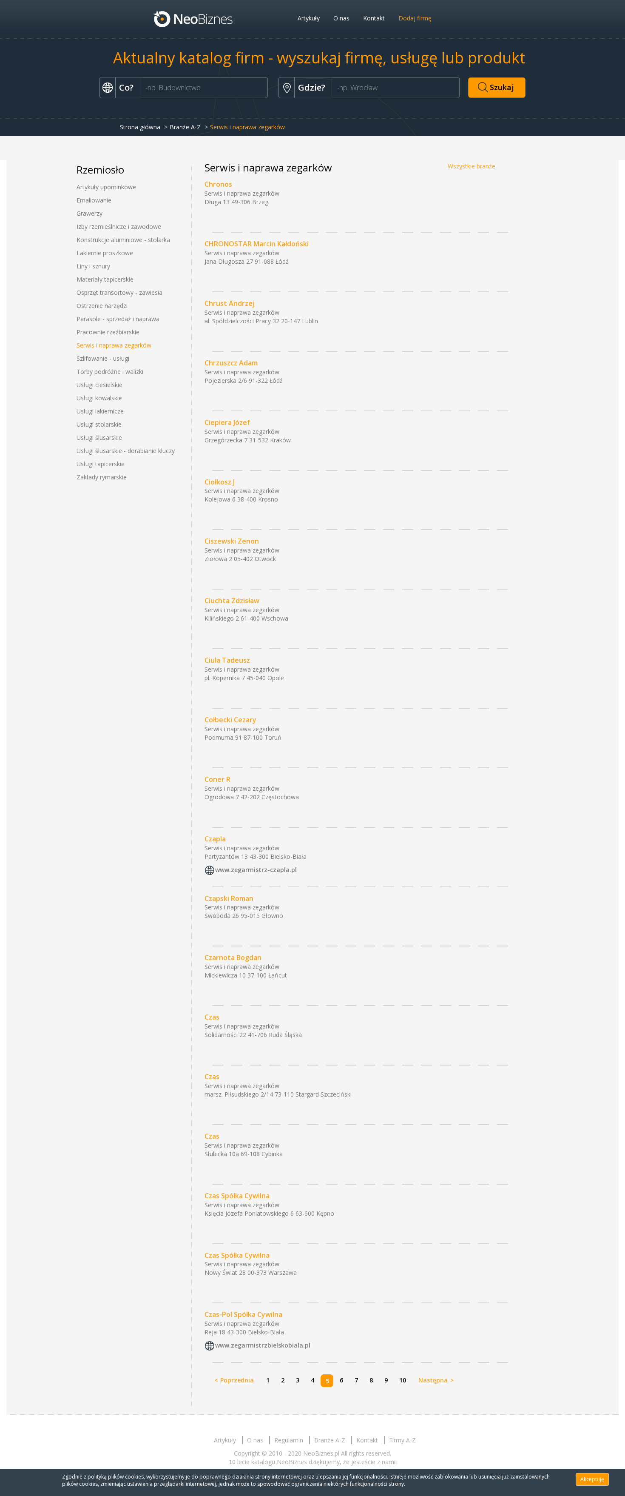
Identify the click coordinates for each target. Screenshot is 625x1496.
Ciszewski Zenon (232, 541)
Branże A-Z (185, 127)
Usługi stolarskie (99, 424)
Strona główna (140, 127)
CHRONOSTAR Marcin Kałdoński (257, 243)
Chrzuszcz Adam (231, 363)
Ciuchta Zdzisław (232, 600)
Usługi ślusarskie (99, 437)
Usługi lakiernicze (100, 411)
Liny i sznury (93, 266)
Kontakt (374, 18)
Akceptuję (592, 1479)
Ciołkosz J (220, 482)
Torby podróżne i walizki (110, 372)
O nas (341, 18)
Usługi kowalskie (99, 398)
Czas (212, 1017)
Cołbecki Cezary (230, 719)
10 (402, 1380)
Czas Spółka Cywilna (237, 1195)
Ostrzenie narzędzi (102, 306)
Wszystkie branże (471, 166)
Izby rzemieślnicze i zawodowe (119, 226)
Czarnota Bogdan (233, 957)
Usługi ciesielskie (99, 385)
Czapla (215, 838)
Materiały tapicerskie (105, 279)
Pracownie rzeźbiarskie (108, 332)
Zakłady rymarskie (102, 477)
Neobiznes (193, 18)
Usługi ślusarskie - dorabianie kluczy (126, 451)
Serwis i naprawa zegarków (114, 345)
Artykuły (309, 18)
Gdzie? (311, 87)
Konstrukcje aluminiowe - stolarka (123, 240)
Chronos (218, 184)
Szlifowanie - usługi (103, 358)
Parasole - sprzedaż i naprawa (118, 319)
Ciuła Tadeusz (227, 660)
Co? (126, 87)
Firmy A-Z (402, 1440)
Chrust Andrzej (230, 303)
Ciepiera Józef (227, 422)
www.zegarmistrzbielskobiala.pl (262, 1346)
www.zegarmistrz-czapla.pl (256, 870)
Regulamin (288, 1440)
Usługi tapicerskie (101, 464)
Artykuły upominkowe (106, 187)
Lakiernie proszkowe (105, 253)
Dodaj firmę (415, 18)
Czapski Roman (229, 898)
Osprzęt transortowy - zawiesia (119, 292)
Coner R (217, 779)
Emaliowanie (94, 200)
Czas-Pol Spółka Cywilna (243, 1314)
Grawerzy (89, 213)
